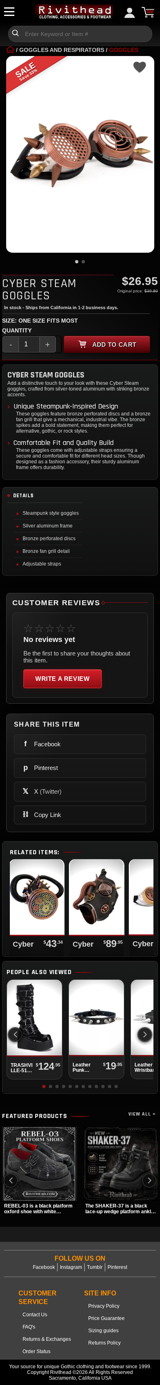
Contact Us (35, 1315)
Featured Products (34, 1116)
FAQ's (29, 1327)
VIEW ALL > (142, 1114)
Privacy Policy (103, 1306)
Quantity (17, 330)
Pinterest (117, 1267)
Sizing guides (103, 1330)
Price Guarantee (106, 1318)
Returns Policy (104, 1343)
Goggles (123, 50)
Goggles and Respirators (61, 50)
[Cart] (147, 12)
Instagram (71, 1267)
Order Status (36, 1351)
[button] (145, 1035)
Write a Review (62, 678)
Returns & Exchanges (47, 1339)
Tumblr (95, 1267)
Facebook (44, 1267)
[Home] (10, 50)
